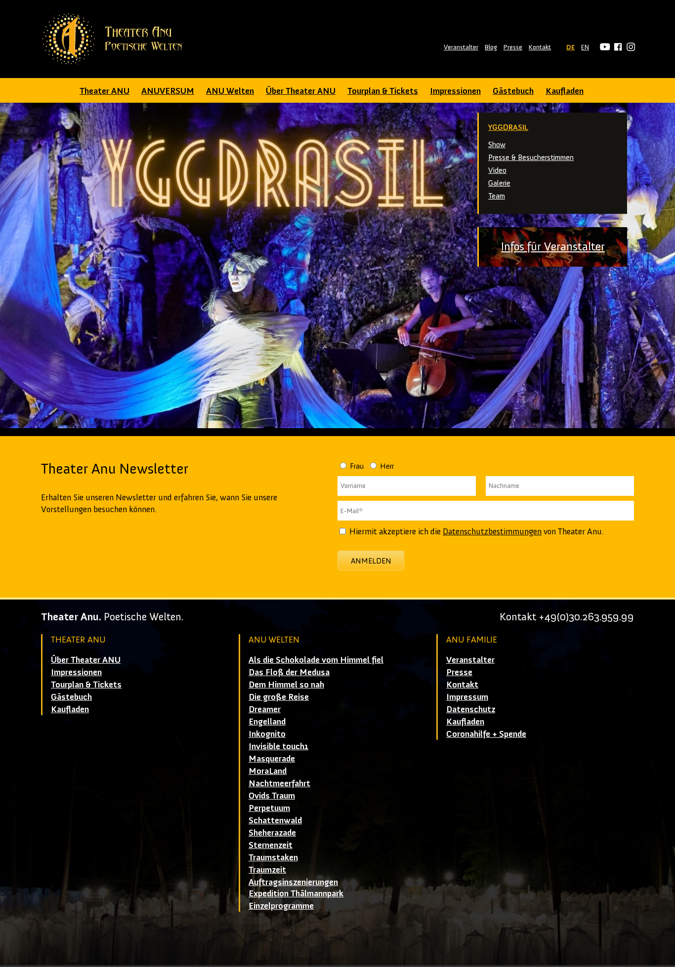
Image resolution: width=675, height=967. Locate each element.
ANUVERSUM (167, 90)
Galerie (499, 183)
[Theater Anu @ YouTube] (603, 47)
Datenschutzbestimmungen (492, 531)
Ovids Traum (272, 795)
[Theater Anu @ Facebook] (616, 47)
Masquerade (272, 758)
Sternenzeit (271, 845)
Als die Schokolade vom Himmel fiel (316, 659)
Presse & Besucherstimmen (531, 157)
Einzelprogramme (281, 905)
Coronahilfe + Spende (486, 733)
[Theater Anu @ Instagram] (629, 47)
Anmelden (371, 560)
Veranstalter (461, 47)
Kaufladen (565, 90)
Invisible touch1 (278, 746)
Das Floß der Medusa (289, 672)
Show (497, 144)
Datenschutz (470, 709)
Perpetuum (269, 808)
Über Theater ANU (301, 90)
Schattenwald (275, 820)
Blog (491, 47)
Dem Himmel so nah (286, 684)
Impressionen (455, 90)
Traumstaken (273, 857)
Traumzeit (267, 869)
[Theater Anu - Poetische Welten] (115, 39)
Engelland (267, 721)
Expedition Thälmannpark (296, 893)
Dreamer (265, 709)
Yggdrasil (508, 127)
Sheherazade (272, 832)
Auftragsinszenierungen (293, 882)
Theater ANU (104, 90)
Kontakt (540, 47)
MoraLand (268, 771)
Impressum (467, 696)
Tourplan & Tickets (382, 90)
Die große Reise (279, 696)
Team (496, 196)
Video (497, 170)
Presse (513, 47)
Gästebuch (513, 90)
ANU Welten (230, 90)
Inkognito (267, 733)
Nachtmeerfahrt (279, 783)
